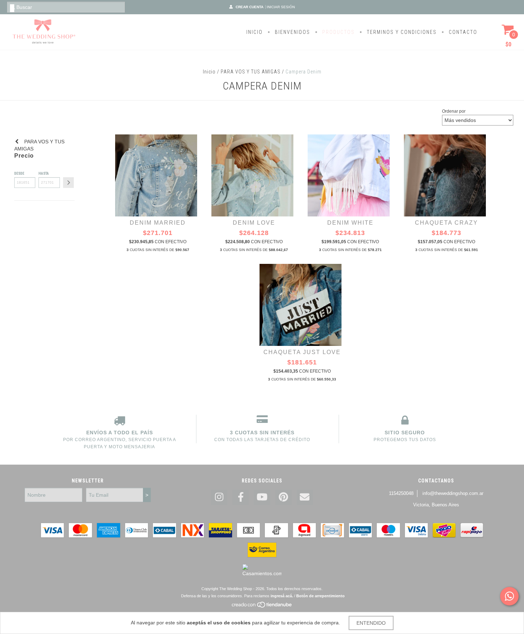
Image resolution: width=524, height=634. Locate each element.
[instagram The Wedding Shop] (219, 497)
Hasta (43, 173)
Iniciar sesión (281, 7)
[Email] (305, 497)
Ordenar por (454, 111)
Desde (19, 173)
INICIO (254, 32)
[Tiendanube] (262, 606)
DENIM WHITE (350, 223)
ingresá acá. (282, 596)
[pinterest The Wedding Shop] (283, 497)
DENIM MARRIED (158, 223)
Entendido (371, 623)
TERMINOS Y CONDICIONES (401, 32)
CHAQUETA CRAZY (446, 223)
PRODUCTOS (337, 32)
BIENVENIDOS (291, 32)
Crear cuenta (249, 7)
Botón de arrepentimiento (320, 596)
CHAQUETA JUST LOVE (302, 352)
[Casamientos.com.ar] (262, 573)
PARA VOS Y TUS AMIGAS (251, 72)
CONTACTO (462, 32)
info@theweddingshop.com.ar (452, 493)
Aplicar (68, 182)
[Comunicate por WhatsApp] (509, 596)
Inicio (209, 72)
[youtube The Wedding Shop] (262, 497)
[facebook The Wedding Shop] (240, 497)
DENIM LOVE (254, 223)
